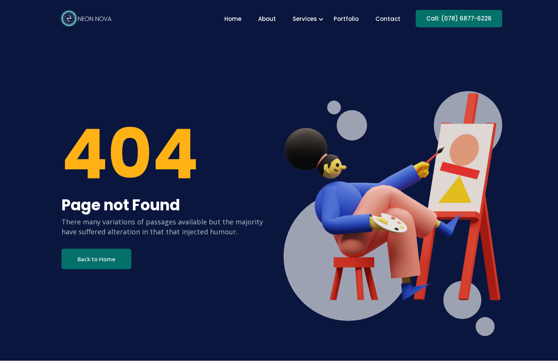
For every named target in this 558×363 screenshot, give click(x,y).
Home (232, 19)
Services (305, 19)
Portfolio (346, 19)
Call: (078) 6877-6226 (459, 18)
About (267, 19)
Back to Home (96, 259)
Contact (387, 19)
